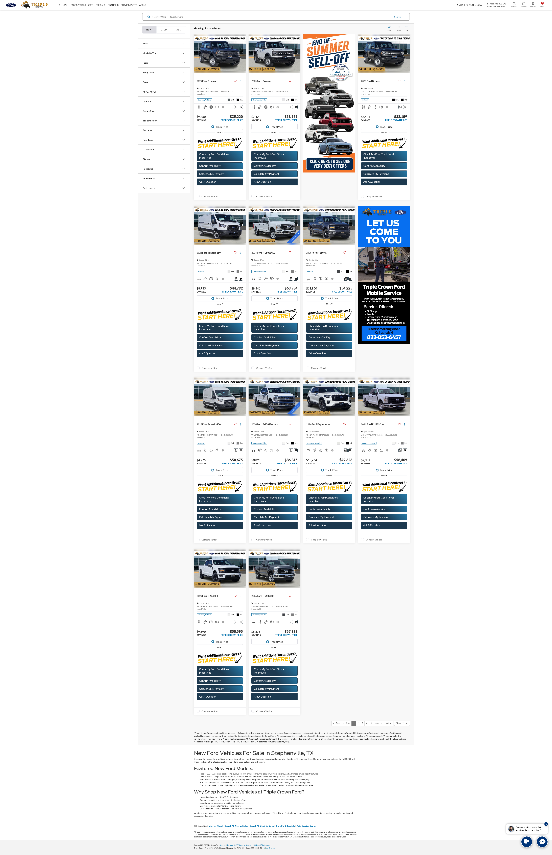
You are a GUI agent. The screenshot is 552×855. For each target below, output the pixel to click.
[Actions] (240, 81)
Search (397, 17)
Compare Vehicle (209, 196)
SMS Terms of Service (242, 845)
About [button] (142, 5)
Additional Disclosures (261, 845)
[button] (243, 54)
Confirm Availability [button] (210, 165)
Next (378, 723)
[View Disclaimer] (223, 107)
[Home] (59, 5)
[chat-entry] (526, 842)
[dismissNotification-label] (546, 824)
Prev (347, 723)
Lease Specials (78, 5)
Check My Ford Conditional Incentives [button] (214, 156)
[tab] (163, 29)
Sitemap (223, 845)
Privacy (230, 845)
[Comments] (236, 107)
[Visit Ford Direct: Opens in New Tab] (270, 848)
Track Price (221, 126)
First (337, 723)
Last (387, 723)
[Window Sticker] (241, 107)
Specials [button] (100, 5)
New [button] (65, 5)
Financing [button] (113, 5)
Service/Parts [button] (129, 5)
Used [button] (90, 5)
